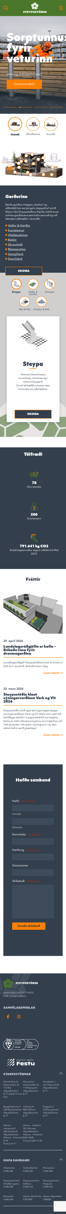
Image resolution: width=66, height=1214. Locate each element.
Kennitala (27, 834)
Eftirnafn (17, 827)
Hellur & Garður (19, 225)
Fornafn (16, 814)
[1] (33, 124)
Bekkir (12, 240)
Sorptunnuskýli (24, 84)
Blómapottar (17, 249)
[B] (51, 124)
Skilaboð (26, 881)
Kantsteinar (16, 230)
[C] (15, 124)
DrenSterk (15, 259)
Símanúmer (20, 865)
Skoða (24, 271)
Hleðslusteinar (18, 235)
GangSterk (15, 254)
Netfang (26, 850)
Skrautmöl (15, 244)
